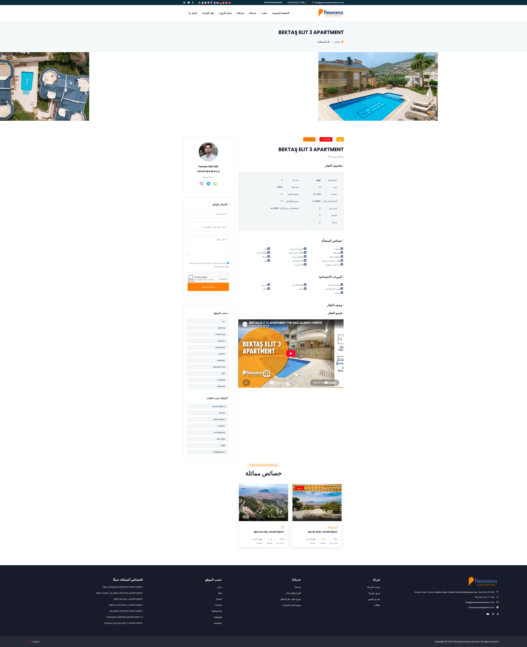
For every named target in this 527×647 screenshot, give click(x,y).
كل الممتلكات (323, 41)
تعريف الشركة (373, 587)
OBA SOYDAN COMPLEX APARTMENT (123, 587)
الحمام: (334, 215)
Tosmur (221, 380)
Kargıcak (220, 347)
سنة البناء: (295, 187)
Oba (223, 373)
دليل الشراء (208, 13)
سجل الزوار (226, 13)
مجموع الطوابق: (292, 201)
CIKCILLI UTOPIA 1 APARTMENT (126, 605)
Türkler (221, 386)
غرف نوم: (333, 208)
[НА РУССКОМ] (211, 2)
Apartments (218, 406)
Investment (219, 419)
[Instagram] (184, 2)
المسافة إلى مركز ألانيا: (289, 208)
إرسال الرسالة (208, 286)
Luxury (221, 426)
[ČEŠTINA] (208, 2)
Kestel (222, 354)
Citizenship (219, 432)
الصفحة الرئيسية (280, 13)
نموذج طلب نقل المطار (290, 599)
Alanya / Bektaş (336, 157)
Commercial (219, 452)
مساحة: (334, 194)
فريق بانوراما (374, 593)
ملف (264, 13)
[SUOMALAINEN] (214, 2)
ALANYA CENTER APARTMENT (126, 611)
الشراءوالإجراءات (293, 593)
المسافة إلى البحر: (329, 201)
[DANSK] (223, 2)
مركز (223, 321)
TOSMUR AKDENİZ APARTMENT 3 (124, 617)
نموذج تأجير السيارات (291, 605)
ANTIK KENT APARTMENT (322, 532)
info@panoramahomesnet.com (329, 2)
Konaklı (221, 360)
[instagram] (493, 614)
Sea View (221, 439)
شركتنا (240, 13)
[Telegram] (208, 184)
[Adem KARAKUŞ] (34, 641)
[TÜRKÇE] (229, 2)
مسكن (337, 41)
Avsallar (220, 334)
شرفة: (334, 222)
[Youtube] (188, 2)
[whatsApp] (215, 184)
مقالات (377, 605)
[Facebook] (193, 2)
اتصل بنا (193, 13)
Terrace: (295, 180)
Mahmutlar (219, 367)
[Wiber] (201, 184)
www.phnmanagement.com (481, 607)
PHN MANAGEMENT (273, 2)
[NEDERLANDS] (217, 2)
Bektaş (221, 328)
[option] (263, 88)
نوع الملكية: (332, 180)
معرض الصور (374, 599)
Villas (222, 413)
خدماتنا (253, 13)
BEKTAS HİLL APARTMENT (269, 532)
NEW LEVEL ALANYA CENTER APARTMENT (119, 593)
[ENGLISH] (226, 2)
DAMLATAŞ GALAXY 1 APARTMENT (123, 623)
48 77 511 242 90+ (295, 2)
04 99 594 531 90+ (207, 171)
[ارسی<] (205, 2)
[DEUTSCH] (220, 2)
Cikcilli (221, 341)
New (223, 445)
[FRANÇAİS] (202, 2)
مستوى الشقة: (293, 194)
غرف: (334, 187)
